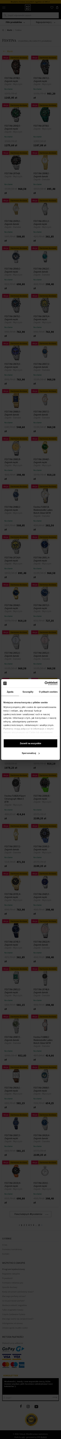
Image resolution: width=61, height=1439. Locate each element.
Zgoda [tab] (10, 691)
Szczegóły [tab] (28, 691)
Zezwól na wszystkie (30, 743)
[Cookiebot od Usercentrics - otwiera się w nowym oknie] (45, 683)
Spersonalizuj (29, 753)
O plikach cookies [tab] (48, 691)
